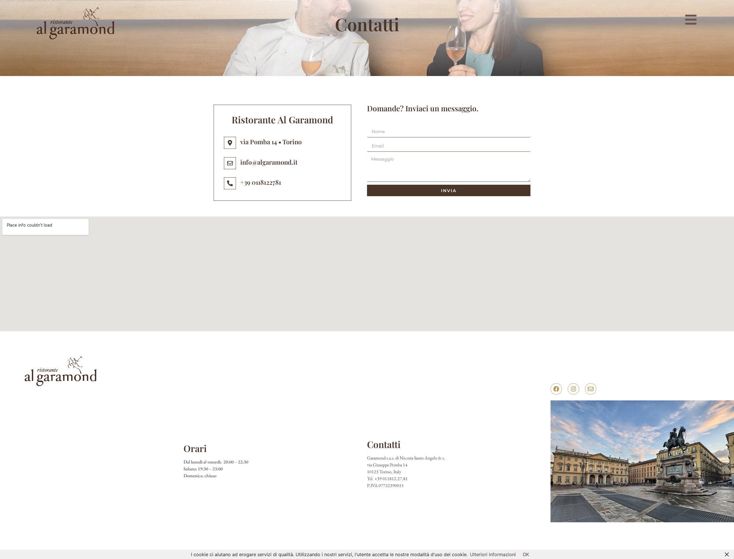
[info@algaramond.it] (230, 163)
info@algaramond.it (269, 162)
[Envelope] (590, 389)
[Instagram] (573, 389)
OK (526, 554)
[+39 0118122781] (230, 183)
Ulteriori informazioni (493, 554)
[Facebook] (556, 389)
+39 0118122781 (260, 182)
